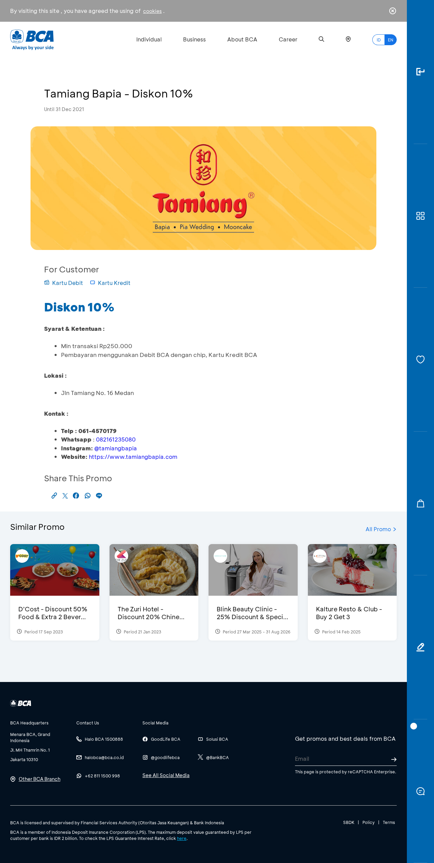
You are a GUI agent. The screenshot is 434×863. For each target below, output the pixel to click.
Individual (149, 39)
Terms (389, 822)
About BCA (242, 39)
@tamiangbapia (115, 448)
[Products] (420, 216)
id (379, 39)
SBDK (348, 822)
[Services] (420, 360)
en (390, 39)
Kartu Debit (67, 282)
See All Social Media (166, 775)
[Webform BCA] (420, 647)
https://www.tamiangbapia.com (133, 456)
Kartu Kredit (114, 282)
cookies (152, 11)
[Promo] (420, 504)
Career (288, 39)
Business (194, 39)
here (181, 838)
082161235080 (116, 439)
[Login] (420, 72)
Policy (368, 822)
